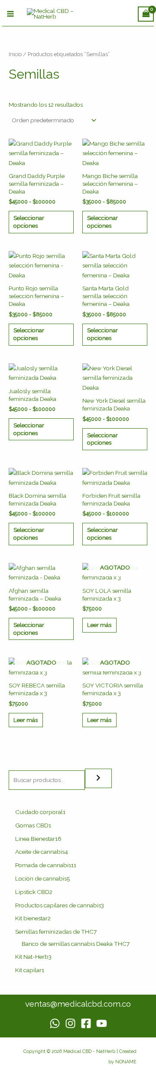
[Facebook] (86, 1023)
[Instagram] (70, 1023)
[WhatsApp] (54, 1023)
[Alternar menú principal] (10, 14)
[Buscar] (98, 778)
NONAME (125, 1061)
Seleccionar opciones (28, 221)
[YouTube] (101, 1023)
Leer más (99, 624)
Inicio (15, 54)
